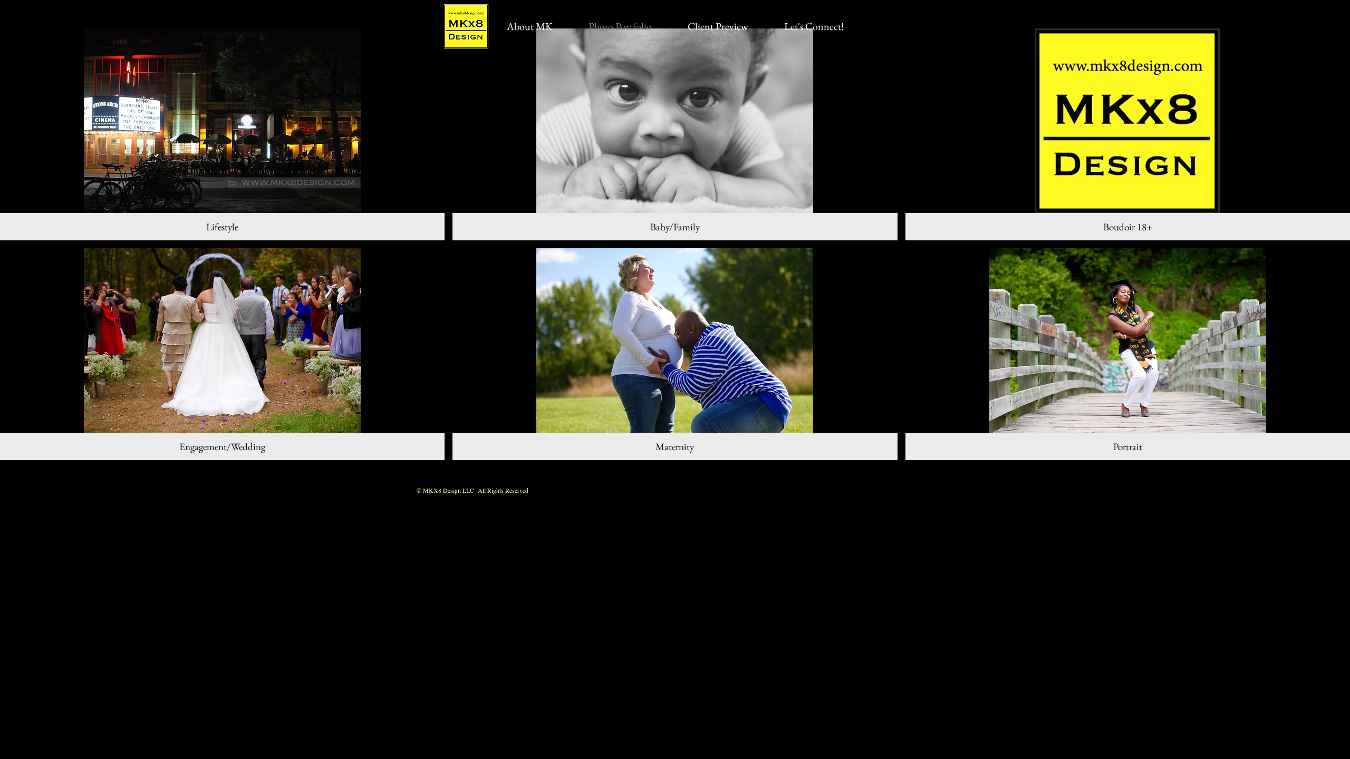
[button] (222, 134)
